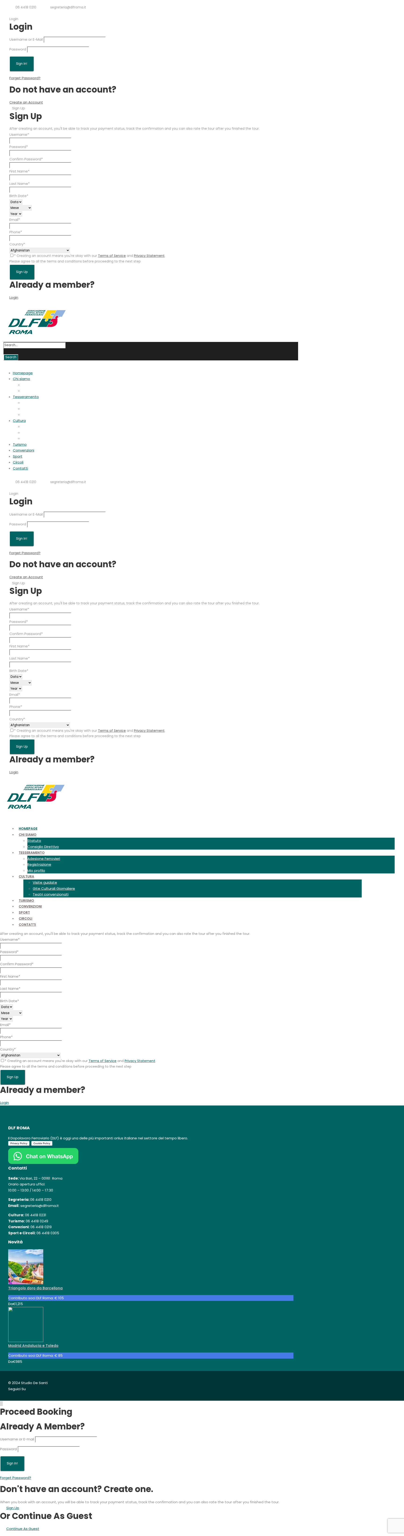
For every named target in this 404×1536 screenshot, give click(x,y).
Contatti (20, 468)
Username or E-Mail (26, 39)
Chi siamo (21, 378)
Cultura (19, 420)
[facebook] (15, 13)
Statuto (29, 384)
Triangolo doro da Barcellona (35, 1288)
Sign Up (12, 1507)
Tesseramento (26, 396)
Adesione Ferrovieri (38, 402)
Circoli (18, 462)
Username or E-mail (17, 1439)
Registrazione (34, 408)
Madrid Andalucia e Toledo (33, 1345)
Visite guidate (34, 426)
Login (13, 297)
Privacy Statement (149, 255)
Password (17, 49)
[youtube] (30, 13)
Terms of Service (112, 255)
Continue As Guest (22, 1528)
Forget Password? (24, 77)
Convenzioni (23, 450)
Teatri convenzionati (40, 438)
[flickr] (23, 13)
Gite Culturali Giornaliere (43, 432)
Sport (17, 456)
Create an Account (26, 102)
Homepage (23, 372)
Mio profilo (31, 414)
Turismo (20, 444)
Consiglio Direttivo (38, 390)
